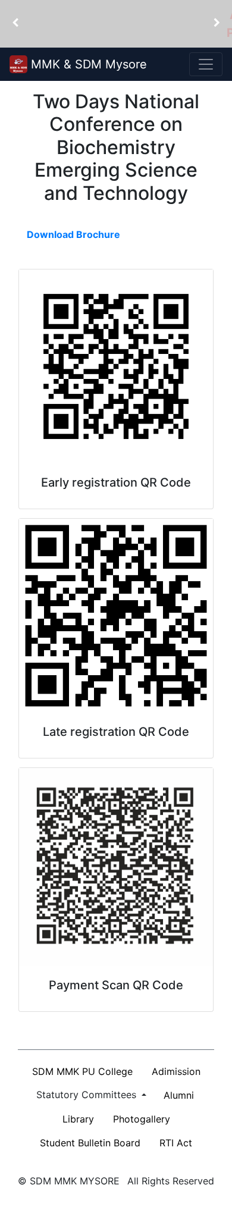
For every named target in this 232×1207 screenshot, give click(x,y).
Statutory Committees (87, 1095)
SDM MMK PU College (82, 1071)
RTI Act (175, 1143)
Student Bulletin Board (90, 1143)
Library (78, 1119)
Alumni (179, 1095)
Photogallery (141, 1119)
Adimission (176, 1071)
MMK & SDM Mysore (87, 64)
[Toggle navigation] (205, 64)
